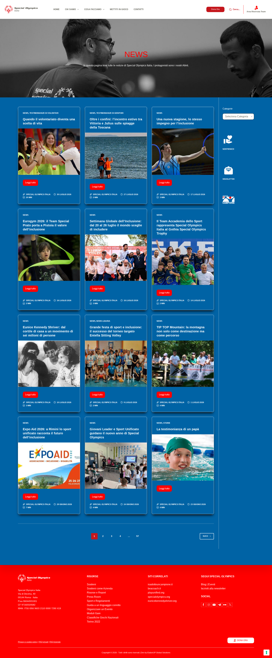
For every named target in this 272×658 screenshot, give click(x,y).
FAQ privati (43, 642)
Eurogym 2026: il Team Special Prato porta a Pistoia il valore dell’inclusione (46, 225)
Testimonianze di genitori (109, 113)
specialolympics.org (159, 596)
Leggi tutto (31, 182)
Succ (205, 536)
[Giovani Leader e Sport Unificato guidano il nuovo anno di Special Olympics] (116, 465)
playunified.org (156, 592)
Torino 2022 (93, 621)
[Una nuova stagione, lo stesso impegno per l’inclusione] (183, 151)
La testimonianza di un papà (178, 429)
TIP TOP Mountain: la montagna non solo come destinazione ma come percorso (180, 331)
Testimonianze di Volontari (43, 113)
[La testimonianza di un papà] (183, 457)
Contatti (139, 9)
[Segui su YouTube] (214, 604)
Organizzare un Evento (100, 609)
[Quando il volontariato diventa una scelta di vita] (49, 151)
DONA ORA (242, 640)
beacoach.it (154, 588)
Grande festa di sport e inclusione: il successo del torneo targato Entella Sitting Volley (116, 331)
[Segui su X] (230, 604)
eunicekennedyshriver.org (162, 601)
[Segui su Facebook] (203, 604)
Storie (166, 423)
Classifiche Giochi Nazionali (103, 617)
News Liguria (103, 321)
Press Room (94, 596)
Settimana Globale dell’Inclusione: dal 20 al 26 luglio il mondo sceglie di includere (116, 225)
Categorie (227, 108)
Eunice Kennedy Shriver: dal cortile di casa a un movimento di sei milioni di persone (48, 331)
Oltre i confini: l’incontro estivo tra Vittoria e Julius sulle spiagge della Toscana (116, 123)
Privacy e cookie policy (27, 642)
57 (137, 536)
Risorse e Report (96, 592)
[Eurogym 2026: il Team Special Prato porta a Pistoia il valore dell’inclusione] (49, 258)
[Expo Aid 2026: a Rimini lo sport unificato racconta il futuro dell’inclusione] (49, 465)
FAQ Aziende (55, 642)
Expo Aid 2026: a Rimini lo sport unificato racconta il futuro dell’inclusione (47, 433)
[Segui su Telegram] (219, 604)
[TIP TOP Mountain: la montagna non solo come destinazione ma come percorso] (183, 364)
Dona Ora (215, 9)
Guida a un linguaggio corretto (104, 605)
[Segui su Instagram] (209, 604)
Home (56, 9)
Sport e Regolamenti (98, 601)
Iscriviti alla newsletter (213, 588)
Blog (203, 584)
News (25, 113)
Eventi (211, 584)
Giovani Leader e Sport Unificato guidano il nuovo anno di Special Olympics (114, 433)
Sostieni (91, 584)
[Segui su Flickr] (225, 604)
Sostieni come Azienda (100, 588)
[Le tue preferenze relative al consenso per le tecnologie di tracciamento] (266, 652)
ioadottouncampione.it (160, 584)
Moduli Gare (94, 613)
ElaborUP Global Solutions (158, 653)
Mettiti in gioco (119, 9)
